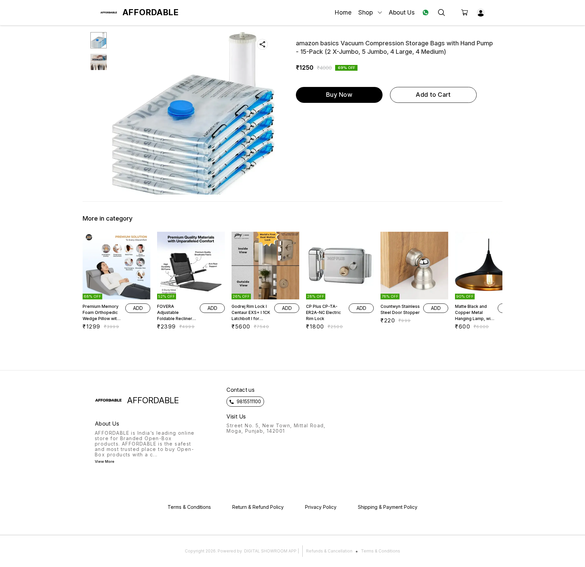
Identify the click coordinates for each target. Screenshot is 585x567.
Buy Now (339, 94)
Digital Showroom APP (270, 550)
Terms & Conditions (380, 550)
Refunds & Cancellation (329, 550)
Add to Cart (433, 94)
